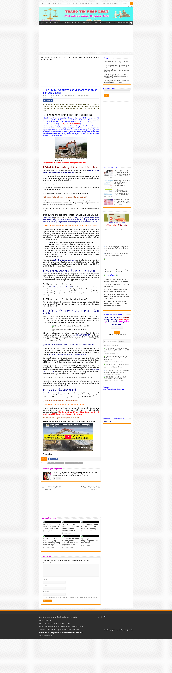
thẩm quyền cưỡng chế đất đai (74, 463)
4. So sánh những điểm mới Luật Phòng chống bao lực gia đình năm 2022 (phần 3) (116, 296)
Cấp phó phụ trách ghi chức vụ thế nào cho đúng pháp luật (116, 365)
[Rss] (128, 6)
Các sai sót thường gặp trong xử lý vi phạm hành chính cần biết (65, 197)
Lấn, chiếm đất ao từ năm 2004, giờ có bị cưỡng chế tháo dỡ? (51, 526)
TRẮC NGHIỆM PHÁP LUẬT (85, 3)
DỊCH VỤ (102, 3)
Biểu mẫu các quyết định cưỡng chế (55, 393)
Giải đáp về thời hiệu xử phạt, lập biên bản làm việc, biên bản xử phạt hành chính (70, 542)
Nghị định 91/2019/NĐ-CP (71, 124)
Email (45, 585)
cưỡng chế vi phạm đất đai (55, 463)
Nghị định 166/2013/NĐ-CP (62, 218)
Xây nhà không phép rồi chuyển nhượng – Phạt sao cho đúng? (89, 526)
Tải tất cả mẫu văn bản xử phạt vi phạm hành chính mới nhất (64, 404)
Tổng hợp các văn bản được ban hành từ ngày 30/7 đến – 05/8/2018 (53, 487)
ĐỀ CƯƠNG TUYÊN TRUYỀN (69, 3)
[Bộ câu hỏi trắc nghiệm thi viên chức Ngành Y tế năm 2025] (104, 377)
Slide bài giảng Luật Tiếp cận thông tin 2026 (116, 66)
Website (46, 591)
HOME (41, 3)
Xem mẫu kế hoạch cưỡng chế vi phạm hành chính (61, 400)
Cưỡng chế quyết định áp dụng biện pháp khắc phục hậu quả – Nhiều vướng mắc (71, 225)
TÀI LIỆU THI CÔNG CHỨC (113, 3)
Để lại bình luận (90, 96)
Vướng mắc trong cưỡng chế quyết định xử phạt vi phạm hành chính (89, 487)
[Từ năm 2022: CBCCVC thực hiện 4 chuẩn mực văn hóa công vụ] (104, 370)
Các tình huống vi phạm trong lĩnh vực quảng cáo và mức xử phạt (116, 81)
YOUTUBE (79, 633)
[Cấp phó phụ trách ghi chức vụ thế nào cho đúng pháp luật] (104, 364)
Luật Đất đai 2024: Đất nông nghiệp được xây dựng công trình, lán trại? (51, 542)
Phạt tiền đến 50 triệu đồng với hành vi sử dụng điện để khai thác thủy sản (117, 350)
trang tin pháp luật (120, 334)
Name (45, 579)
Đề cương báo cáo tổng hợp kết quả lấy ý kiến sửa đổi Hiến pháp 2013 (122, 201)
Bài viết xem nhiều (110, 342)
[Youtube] (132, 6)
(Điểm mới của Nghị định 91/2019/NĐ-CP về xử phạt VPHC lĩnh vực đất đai (68, 345)
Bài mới (107, 345)
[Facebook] (130, 6)
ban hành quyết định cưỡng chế (61, 287)
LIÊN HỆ (96, 3)
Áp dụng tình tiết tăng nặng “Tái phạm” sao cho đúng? (89, 541)
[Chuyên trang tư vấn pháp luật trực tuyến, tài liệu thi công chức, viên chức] (86, 13)
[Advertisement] (86, 38)
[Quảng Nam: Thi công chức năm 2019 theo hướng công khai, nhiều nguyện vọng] (104, 356)
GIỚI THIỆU (48, 3)
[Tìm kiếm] (131, 3)
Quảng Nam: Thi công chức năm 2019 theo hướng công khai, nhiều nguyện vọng (116, 357)
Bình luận (115, 345)
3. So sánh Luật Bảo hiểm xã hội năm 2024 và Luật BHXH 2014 (115, 290)
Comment (47, 563)
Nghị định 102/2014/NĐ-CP (81, 335)
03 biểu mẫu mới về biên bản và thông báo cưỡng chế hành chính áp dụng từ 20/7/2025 (121, 192)
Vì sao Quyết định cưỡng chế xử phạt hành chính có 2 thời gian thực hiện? (69, 377)
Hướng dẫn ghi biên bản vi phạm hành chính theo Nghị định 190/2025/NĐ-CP (122, 183)
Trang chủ (46, 57)
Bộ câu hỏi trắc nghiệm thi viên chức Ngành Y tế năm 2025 (115, 377)
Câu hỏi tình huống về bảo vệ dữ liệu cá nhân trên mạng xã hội (116, 62)
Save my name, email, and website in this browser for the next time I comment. (71, 597)
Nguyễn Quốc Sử (50, 96)
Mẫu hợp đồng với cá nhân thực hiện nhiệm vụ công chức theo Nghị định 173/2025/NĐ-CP (122, 173)
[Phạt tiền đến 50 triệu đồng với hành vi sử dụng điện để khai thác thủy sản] (104, 348)
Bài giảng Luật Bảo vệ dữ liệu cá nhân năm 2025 (116, 71)
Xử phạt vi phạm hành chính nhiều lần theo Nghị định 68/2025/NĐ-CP (70, 527)
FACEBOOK (70, 633)
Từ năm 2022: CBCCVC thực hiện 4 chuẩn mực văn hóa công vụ (116, 371)
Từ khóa (122, 342)
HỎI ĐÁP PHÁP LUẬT (58, 57)
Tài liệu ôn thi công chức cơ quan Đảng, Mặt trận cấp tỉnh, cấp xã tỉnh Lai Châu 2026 (116, 76)
